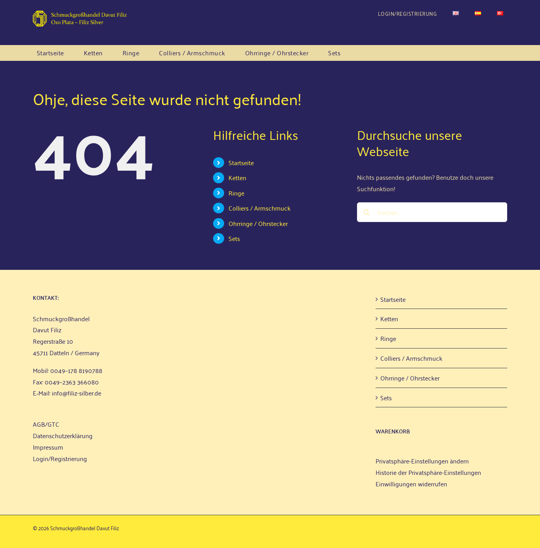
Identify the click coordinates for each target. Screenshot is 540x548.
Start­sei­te (241, 162)
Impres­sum (48, 446)
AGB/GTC (46, 423)
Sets (234, 238)
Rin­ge (236, 192)
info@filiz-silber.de (76, 392)
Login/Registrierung (60, 458)
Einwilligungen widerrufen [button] (411, 483)
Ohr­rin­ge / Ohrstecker (258, 223)
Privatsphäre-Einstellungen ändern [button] (422, 460)
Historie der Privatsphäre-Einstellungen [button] (428, 472)
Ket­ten (237, 177)
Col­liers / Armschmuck (259, 207)
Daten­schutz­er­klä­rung (63, 435)
